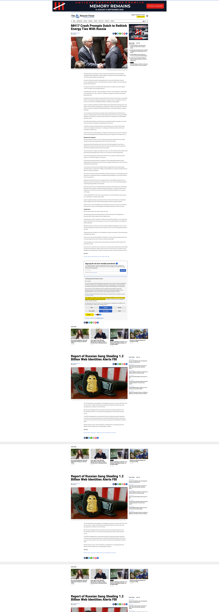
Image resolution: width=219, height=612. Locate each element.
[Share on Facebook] (114, 34)
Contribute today (140, 16)
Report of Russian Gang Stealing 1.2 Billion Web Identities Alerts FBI (97, 357)
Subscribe (123, 270)
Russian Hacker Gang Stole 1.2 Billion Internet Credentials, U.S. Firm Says (100, 432)
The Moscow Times (76, 33)
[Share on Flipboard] (124, 34)
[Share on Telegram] (118, 34)
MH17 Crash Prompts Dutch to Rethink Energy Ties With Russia (99, 27)
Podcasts (107, 21)
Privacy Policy (95, 272)
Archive (112, 21)
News (74, 21)
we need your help (89, 295)
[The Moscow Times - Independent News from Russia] (82, 16)
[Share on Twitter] (116, 34)
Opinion (95, 21)
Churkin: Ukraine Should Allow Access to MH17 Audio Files (97, 256)
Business (90, 21)
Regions (85, 21)
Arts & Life (101, 21)
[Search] (147, 21)
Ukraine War (79, 21)
